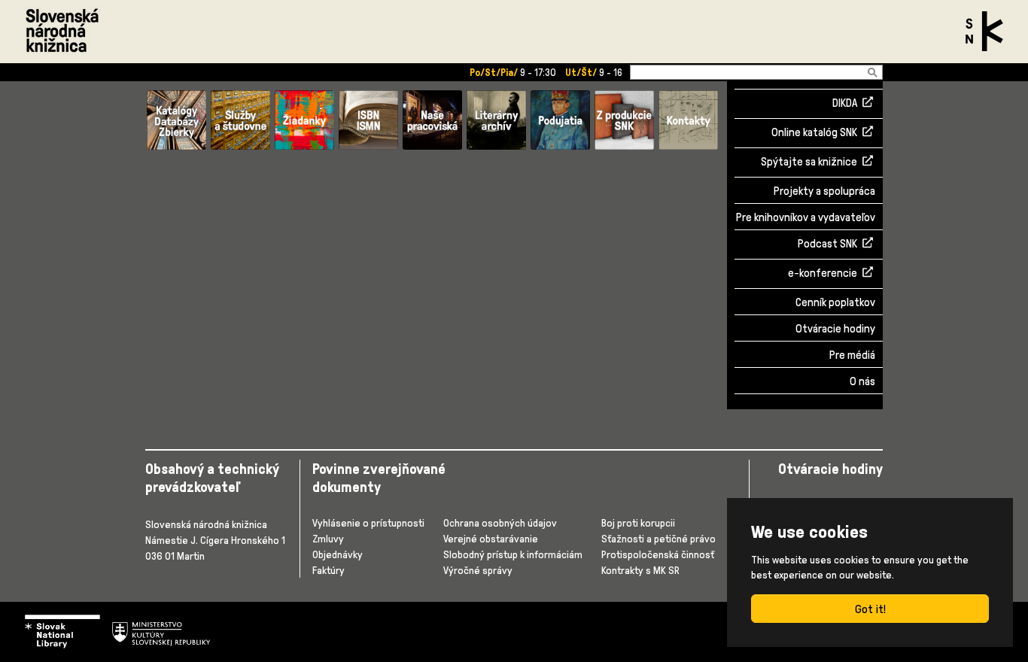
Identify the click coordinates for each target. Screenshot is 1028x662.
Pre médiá (852, 354)
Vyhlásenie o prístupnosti (368, 522)
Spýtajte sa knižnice (809, 162)
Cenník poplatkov (835, 302)
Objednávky (337, 554)
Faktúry (328, 570)
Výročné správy (477, 570)
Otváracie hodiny (835, 328)
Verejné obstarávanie (490, 538)
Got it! (870, 608)
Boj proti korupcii (638, 522)
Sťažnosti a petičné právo (658, 538)
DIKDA (844, 104)
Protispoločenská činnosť (657, 554)
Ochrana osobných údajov (500, 522)
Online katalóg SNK (814, 133)
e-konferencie (822, 274)
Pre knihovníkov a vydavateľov (805, 217)
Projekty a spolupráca (824, 190)
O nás (862, 381)
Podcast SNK (827, 244)
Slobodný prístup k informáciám (512, 554)
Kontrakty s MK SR (640, 570)
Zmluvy (328, 538)
